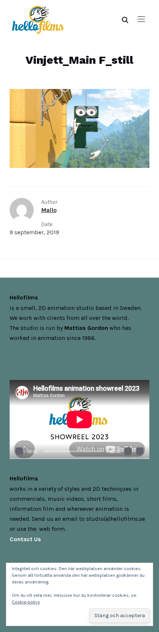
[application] (79, 419)
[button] (141, 19)
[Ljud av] (128, 451)
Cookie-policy (26, 602)
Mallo (49, 210)
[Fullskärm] (139, 451)
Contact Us (25, 539)
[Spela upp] (19, 451)
